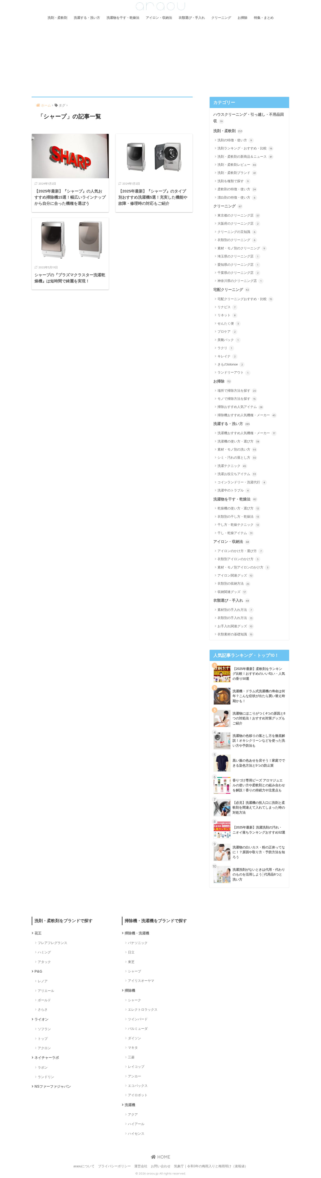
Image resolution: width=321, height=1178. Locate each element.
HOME (163, 1157)
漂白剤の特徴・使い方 (236, 197)
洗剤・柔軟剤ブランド (236, 173)
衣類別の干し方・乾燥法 (238, 516)
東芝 (131, 962)
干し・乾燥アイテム (234, 533)
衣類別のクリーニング (236, 240)
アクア (133, 1114)
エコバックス (138, 1085)
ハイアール (136, 1124)
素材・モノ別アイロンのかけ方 (242, 567)
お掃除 (242, 17)
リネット (226, 315)
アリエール (46, 991)
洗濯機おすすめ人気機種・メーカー (246, 433)
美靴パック (227, 340)
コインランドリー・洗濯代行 (241, 482)
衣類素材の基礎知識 (234, 634)
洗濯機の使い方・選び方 (238, 441)
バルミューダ (138, 1028)
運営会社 (140, 1166)
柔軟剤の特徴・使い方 (236, 189)
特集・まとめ (264, 17)
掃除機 (130, 990)
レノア (43, 981)
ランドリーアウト (232, 372)
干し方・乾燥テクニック (238, 524)
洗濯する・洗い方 (87, 17)
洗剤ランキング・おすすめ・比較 (244, 148)
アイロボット (138, 1095)
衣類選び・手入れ (192, 17)
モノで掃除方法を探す (236, 398)
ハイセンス (136, 1133)
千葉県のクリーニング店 (238, 272)
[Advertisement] (160, 56)
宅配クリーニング (231, 290)
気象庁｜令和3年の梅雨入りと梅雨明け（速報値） (211, 1166)
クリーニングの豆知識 (236, 232)
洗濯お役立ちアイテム (236, 474)
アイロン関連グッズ (234, 575)
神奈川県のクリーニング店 (239, 281)
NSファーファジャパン (53, 1086)
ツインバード (138, 1019)
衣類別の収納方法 (233, 583)
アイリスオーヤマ (141, 980)
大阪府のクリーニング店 (238, 223)
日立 (131, 952)
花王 (38, 933)
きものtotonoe (230, 364)
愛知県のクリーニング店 (237, 264)
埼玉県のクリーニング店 (237, 256)
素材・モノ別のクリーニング (241, 248)
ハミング (44, 952)
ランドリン (46, 1077)
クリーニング (221, 17)
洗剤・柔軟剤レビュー (236, 164)
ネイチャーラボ (47, 1057)
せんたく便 (228, 323)
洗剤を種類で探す (233, 181)
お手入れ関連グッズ (234, 626)
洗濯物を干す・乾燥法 (123, 17)
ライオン (41, 1019)
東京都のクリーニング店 (238, 215)
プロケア (226, 331)
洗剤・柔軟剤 (57, 17)
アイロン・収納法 (159, 17)
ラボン (43, 1067)
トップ (43, 1038)
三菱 (131, 1057)
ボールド (44, 1000)
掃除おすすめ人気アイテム (239, 407)
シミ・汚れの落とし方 (236, 457)
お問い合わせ (161, 1166)
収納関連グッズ (231, 592)
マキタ (133, 1047)
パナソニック (138, 943)
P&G (38, 971)
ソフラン (44, 1029)
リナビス (226, 307)
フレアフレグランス (52, 943)
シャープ (134, 971)
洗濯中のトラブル (233, 490)
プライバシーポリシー (114, 1166)
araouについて (84, 1166)
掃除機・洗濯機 (137, 933)
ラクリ (224, 348)
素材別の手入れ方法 (234, 610)
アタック (44, 962)
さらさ (43, 1009)
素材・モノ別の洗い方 (236, 449)
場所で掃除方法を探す (236, 390)
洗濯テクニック (231, 466)
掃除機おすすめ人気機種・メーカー (246, 415)
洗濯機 (130, 1105)
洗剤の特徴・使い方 (234, 140)
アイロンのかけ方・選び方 (239, 551)
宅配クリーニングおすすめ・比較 (244, 299)
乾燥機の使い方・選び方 (238, 508)
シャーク (134, 1000)
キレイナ (226, 356)
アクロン (44, 1048)
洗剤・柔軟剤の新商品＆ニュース (244, 156)
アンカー (134, 1076)
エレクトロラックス (142, 1009)
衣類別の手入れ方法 (234, 618)
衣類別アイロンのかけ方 (238, 559)
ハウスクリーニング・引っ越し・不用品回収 (248, 117)
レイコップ (136, 1066)
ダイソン (134, 1038)
